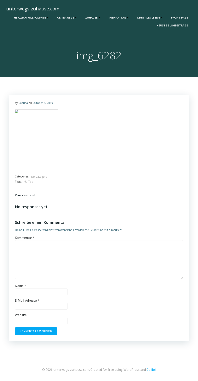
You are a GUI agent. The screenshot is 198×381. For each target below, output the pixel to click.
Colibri (151, 369)
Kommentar (25, 238)
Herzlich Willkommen (30, 17)
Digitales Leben (148, 17)
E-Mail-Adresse (27, 300)
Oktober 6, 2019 (43, 103)
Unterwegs (65, 17)
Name (20, 286)
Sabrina (23, 103)
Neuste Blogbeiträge (172, 25)
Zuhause (91, 17)
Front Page (179, 17)
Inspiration (117, 17)
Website (21, 315)
